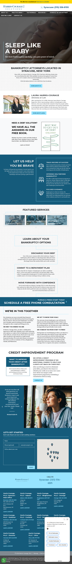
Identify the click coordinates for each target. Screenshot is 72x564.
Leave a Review (8, 511)
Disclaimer (43, 553)
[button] (51, 452)
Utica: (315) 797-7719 (34, 538)
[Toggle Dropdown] (9, 13)
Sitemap (36, 553)
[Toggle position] (64, 519)
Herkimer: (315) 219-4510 (10, 519)
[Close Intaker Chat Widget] (67, 519)
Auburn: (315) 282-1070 (26, 498)
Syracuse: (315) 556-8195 (10, 500)
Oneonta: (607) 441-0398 (10, 538)
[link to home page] (13, 7)
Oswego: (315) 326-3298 (60, 498)
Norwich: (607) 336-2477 (43, 519)
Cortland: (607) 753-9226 (27, 519)
